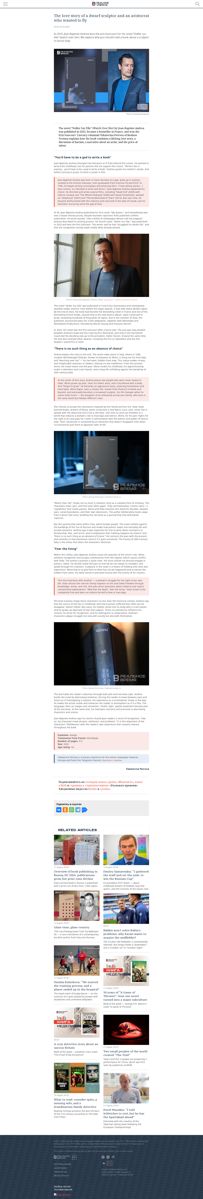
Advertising (60, 1168)
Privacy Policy (61, 1176)
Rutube (92, 789)
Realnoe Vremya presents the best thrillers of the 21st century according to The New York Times (76, 1108)
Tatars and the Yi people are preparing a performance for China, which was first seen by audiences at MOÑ (125, 1058)
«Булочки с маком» (112, 760)
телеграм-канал (95, 782)
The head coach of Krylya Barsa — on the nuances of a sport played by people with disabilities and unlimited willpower (76, 990)
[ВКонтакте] (58, 809)
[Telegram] (77, 809)
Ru (104, 1163)
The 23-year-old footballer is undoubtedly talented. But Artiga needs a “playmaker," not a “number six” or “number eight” (125, 938)
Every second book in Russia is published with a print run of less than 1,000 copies (76, 878)
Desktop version (62, 1186)
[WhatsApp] (71, 809)
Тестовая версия (63, 1189)
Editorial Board (62, 1164)
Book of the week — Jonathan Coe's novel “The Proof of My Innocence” (76, 1049)
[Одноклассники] (65, 809)
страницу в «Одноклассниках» (89, 785)
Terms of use (60, 1172)
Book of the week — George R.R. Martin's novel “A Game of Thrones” (125, 999)
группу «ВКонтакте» (120, 782)
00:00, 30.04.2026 (62, 26)
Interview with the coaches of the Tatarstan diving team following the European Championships (123, 1118)
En (109, 1163)
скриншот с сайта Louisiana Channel (120, 299)
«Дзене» (105, 789)
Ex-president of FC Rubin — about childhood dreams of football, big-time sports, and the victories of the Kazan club (126, 880)
